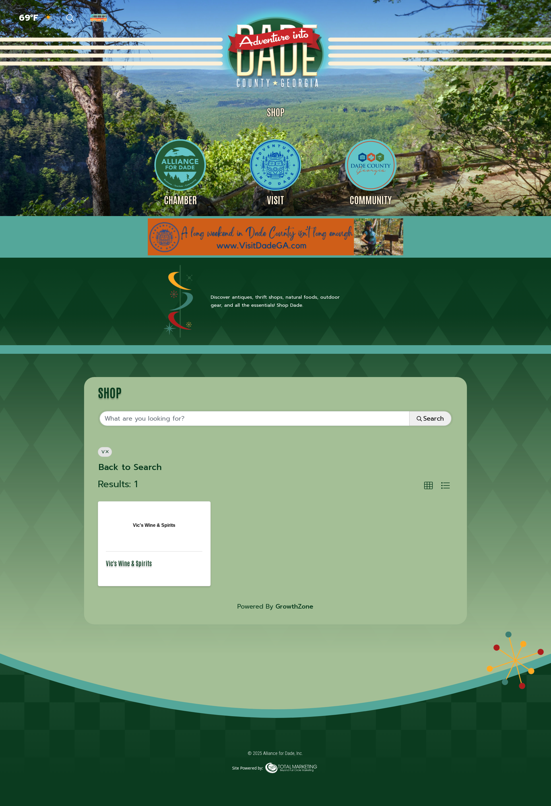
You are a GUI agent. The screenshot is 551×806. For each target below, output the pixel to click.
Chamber (180, 199)
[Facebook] (472, 18)
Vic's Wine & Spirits (129, 563)
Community (371, 199)
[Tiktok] (485, 18)
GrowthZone (294, 606)
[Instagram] (510, 18)
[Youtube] (522, 18)
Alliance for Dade (275, 51)
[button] (428, 486)
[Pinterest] (498, 18)
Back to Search (130, 467)
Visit (275, 199)
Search (433, 418)
